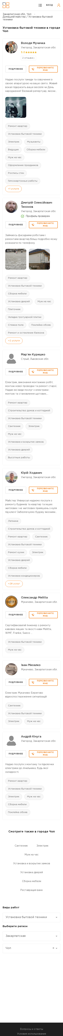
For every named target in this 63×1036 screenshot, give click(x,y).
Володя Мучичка (33, 43)
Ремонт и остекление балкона (26, 333)
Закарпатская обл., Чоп (17, 14)
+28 (14, 584)
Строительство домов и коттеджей (29, 411)
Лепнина (13, 521)
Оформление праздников (23, 165)
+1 (13, 189)
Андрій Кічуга (31, 736)
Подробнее (16, 69)
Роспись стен (16, 173)
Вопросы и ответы (31, 1029)
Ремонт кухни (16, 552)
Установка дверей (19, 302)
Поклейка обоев (41, 325)
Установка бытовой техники (25, 134)
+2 (14, 341)
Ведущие (13, 150)
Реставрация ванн (31, 890)
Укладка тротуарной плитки (24, 317)
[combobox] (31, 917)
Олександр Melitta (34, 597)
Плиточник (14, 309)
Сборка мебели (36, 150)
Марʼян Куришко (33, 354)
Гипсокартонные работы (22, 181)
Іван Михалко (31, 665)
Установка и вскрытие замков (26, 442)
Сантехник (14, 426)
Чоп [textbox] (30, 948)
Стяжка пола (15, 325)
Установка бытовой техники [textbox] (26, 917)
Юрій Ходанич (31, 473)
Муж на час (15, 157)
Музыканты (33, 142)
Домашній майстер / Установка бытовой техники (28, 18)
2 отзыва (27, 58)
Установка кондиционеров (24, 576)
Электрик (13, 142)
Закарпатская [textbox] (16, 936)
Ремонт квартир (17, 126)
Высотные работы (19, 458)
